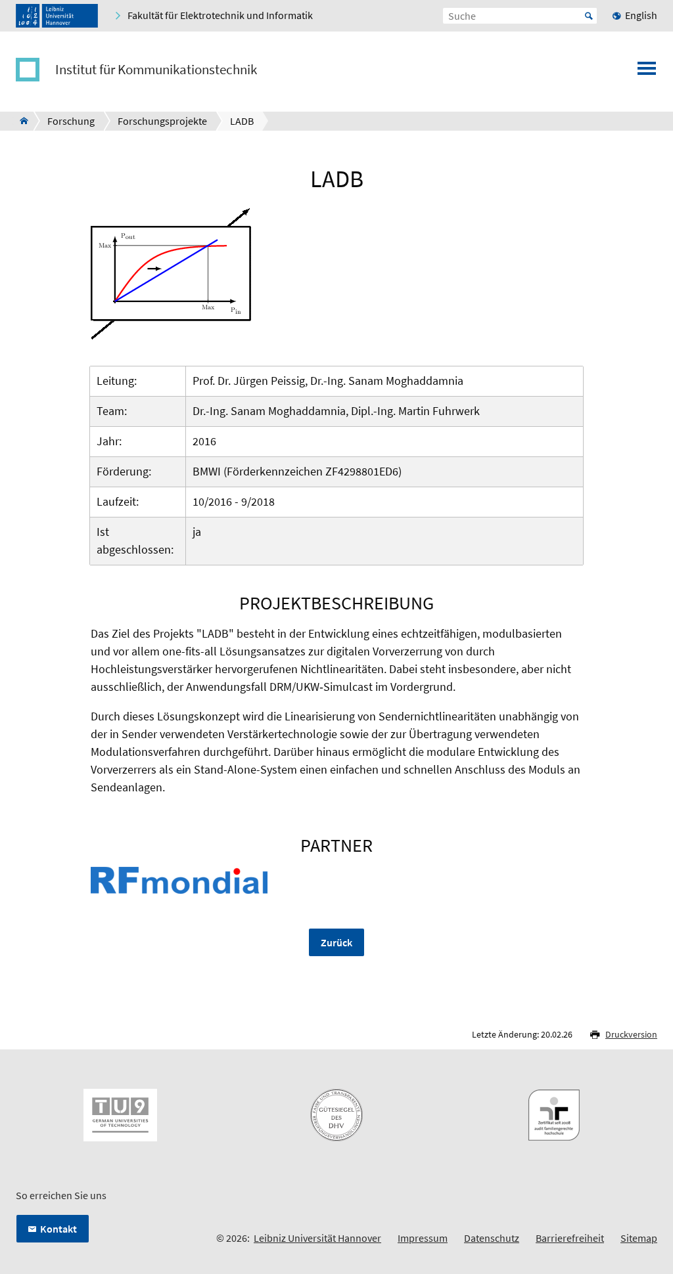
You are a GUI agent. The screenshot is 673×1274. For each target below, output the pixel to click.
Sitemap (638, 1237)
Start (589, 16)
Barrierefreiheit (570, 1237)
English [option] (641, 15)
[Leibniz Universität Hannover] (57, 16)
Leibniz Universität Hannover (317, 1237)
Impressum (423, 1237)
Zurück (336, 942)
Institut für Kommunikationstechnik (156, 69)
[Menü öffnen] (646, 72)
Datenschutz (491, 1237)
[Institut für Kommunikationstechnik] (20, 121)
